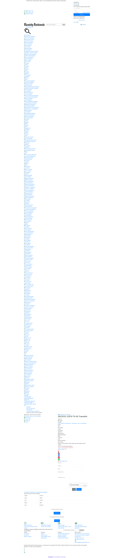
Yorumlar (31, 492)
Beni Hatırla (77, 12)
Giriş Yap (82, 14)
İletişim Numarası (61, 471)
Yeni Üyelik (26, 533)
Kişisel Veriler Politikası (63, 538)
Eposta (59, 468)
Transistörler (74, 423)
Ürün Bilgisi (26, 492)
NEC (59, 426)
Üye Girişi (26, 535)
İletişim (42, 533)
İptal (74, 489)
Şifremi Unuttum (86, 12)
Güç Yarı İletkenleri (82, 423)
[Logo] (34, 24)
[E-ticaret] (56, 557)
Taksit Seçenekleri (43, 492)
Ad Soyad (59, 465)
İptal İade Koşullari (62, 536)
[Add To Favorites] (74, 451)
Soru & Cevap (36, 492)
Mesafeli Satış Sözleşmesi (63, 533)
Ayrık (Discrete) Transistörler (64, 423)
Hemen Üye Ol (81, 20)
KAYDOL (82, 530)
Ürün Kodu (59, 462)
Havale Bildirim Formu (46, 536)
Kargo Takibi (44, 538)
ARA (64, 24)
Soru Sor (57, 520)
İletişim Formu (44, 535)
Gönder (79, 489)
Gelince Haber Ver (62, 449)
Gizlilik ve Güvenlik (62, 535)
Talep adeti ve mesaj (61, 477)
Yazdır (26, 422)
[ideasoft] (50, 557)
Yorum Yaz (57, 513)
